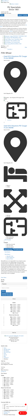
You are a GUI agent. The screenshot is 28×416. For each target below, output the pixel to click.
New (23, 36)
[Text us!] (23, 413)
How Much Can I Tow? (7, 294)
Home (5, 348)
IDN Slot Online (7, 349)
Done (25, 278)
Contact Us (6, 357)
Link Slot (25, 15)
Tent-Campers (14, 42)
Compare (6, 242)
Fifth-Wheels (13, 37)
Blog (5, 356)
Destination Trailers (17, 36)
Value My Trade (9, 256)
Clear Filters (3, 277)
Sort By (2, 279)
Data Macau (6, 350)
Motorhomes (13, 43)
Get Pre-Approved (10, 257)
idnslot (11, 31)
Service (5, 354)
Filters (2, 281)
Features (4, 284)
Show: (2, 47)
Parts (5, 353)
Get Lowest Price (8, 249)
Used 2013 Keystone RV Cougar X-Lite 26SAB (15, 57)
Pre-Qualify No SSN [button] (18, 249)
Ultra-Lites (12, 40)
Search (21, 15)
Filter (26, 47)
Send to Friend (9, 259)
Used (25, 36)
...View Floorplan (7, 239)
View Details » (8, 252)
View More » (9, 120)
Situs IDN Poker (7, 352)
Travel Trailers (14, 39)
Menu (2, 15)
